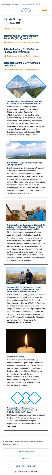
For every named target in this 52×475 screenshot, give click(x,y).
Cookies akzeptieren (26, 451)
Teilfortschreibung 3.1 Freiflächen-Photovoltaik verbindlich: (21, 50)
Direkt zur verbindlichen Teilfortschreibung (23, 56)
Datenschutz (32, 472)
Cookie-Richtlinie (21, 472)
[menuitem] (42, 12)
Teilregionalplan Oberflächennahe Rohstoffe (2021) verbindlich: (21, 37)
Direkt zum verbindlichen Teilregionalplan (23, 42)
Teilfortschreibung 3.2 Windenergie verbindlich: (22, 64)
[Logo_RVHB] (26, 10)
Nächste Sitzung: (12, 19)
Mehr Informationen (14, 28)
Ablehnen (26, 458)
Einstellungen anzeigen (26, 466)
